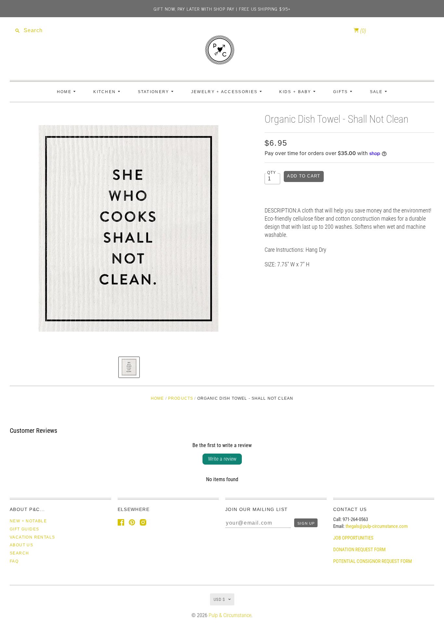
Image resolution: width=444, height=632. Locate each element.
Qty (271, 172)
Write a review (222, 459)
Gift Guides (24, 529)
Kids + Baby (296, 92)
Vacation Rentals (32, 537)
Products (180, 398)
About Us (21, 545)
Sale (377, 92)
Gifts (341, 92)
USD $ (219, 599)
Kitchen (105, 92)
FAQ (14, 561)
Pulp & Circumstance (230, 615)
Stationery (154, 92)
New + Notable (28, 521)
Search (19, 553)
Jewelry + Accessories (225, 92)
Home (65, 92)
